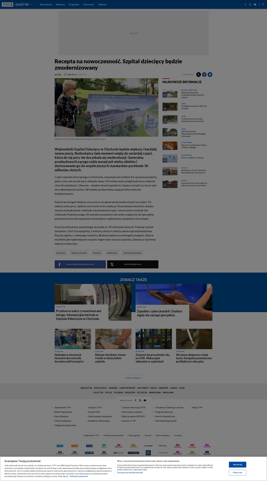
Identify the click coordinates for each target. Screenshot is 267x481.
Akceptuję (237, 464)
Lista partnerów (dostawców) (130, 472)
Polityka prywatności (79, 476)
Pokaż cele (237, 472)
